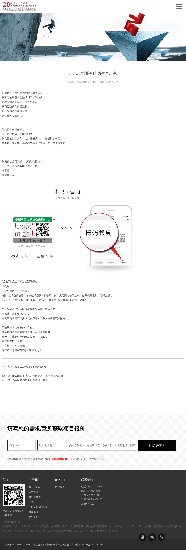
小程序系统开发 (37, 530)
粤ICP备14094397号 (92, 544)
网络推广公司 (165, 526)
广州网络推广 (119, 526)
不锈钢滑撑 (66, 530)
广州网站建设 (10, 526)
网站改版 (90, 526)
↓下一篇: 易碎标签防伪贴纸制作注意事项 (25, 380)
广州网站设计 (26, 526)
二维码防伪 (80, 530)
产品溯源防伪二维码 (86, 82)
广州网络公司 (150, 526)
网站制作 (113, 530)
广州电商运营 (41, 526)
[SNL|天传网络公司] (20, 6)
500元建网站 (53, 530)
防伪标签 (91, 530)
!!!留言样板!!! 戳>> (60, 459)
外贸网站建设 (104, 526)
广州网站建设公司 (59, 526)
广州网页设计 (77, 526)
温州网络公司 (134, 526)
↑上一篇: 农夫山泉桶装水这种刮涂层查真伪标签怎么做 (32, 375)
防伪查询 (102, 530)
